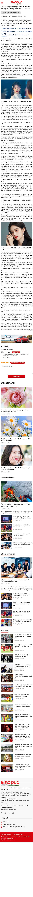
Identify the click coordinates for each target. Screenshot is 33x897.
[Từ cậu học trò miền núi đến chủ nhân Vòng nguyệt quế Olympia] (6, 623)
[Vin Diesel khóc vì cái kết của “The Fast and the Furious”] (6, 537)
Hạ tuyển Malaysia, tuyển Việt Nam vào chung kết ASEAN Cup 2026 (23, 716)
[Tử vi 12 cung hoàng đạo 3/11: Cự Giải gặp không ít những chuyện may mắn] (16, 465)
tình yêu (25, 156)
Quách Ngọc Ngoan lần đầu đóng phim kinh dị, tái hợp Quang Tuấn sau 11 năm (22, 726)
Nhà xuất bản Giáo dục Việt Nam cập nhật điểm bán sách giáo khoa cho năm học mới (23, 736)
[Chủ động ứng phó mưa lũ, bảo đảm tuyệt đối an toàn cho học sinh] (7, 748)
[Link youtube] (13, 813)
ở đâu (24, 71)
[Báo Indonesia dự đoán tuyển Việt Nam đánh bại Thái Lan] (6, 528)
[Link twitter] (5, 813)
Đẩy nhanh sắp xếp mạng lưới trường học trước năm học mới (23, 706)
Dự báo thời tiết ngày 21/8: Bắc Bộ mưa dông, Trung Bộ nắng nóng (23, 636)
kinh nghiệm (22, 48)
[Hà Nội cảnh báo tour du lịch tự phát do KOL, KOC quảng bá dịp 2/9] (7, 678)
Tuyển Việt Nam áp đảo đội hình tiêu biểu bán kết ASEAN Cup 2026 (23, 646)
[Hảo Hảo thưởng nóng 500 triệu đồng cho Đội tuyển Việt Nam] (7, 688)
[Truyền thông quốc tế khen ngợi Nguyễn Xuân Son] (7, 698)
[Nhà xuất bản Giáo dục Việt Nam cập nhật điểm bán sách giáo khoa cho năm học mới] (7, 738)
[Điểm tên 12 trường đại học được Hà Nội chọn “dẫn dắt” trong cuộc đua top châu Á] (6, 546)
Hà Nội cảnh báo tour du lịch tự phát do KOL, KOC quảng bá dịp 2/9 (23, 676)
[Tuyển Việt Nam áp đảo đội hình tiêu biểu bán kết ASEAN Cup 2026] (7, 648)
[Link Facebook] (1, 813)
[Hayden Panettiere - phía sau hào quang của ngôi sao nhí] (7, 758)
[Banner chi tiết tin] (16, 339)
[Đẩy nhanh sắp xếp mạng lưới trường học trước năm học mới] (7, 708)
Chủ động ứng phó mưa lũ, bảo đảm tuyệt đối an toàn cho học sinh (23, 746)
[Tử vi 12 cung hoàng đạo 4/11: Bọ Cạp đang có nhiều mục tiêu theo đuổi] (16, 436)
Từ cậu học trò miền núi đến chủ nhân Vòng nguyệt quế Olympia (22, 620)
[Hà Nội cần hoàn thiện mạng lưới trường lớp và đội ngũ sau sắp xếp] (6, 519)
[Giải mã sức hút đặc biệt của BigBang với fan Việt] (7, 658)
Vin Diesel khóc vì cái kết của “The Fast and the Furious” (21, 594)
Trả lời (4, 357)
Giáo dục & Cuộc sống (13, 836)
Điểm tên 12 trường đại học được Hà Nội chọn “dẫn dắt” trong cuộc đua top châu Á (22, 544)
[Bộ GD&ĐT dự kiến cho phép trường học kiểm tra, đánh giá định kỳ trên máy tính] (7, 668)
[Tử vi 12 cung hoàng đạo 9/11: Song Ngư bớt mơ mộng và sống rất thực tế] (16, 407)
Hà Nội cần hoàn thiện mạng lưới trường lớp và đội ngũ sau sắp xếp (22, 604)
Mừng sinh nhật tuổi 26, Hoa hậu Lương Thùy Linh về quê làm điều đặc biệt (22, 766)
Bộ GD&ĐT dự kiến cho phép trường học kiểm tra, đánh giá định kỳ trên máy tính (23, 666)
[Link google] (9, 813)
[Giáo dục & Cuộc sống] (16, 3)
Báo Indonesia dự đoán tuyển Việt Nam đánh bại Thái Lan (21, 611)
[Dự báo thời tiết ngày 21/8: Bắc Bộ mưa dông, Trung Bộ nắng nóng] (7, 638)
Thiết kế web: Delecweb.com (8, 840)
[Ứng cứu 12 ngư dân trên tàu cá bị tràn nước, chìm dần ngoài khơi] (16, 491)
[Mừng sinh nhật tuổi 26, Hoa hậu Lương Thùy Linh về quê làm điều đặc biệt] (7, 768)
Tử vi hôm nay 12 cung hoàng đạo (10, 12)
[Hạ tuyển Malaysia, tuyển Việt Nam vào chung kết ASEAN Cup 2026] (7, 718)
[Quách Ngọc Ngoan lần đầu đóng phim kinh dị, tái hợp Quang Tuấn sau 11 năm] (7, 728)
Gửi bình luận (16, 376)
